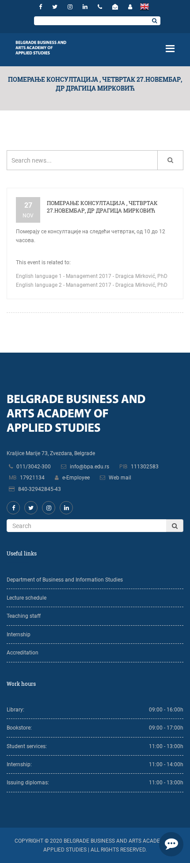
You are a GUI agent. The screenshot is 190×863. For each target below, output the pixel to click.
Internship (18, 634)
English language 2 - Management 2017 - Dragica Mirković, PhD (91, 285)
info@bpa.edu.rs (89, 467)
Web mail (120, 478)
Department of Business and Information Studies (65, 580)
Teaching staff (24, 616)
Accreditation (22, 653)
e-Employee (76, 478)
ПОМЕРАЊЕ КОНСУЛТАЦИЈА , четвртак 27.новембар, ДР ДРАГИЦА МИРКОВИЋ (102, 206)
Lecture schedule (26, 598)
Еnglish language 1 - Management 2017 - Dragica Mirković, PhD (91, 276)
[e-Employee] (130, 7)
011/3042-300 (33, 467)
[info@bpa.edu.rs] (116, 7)
